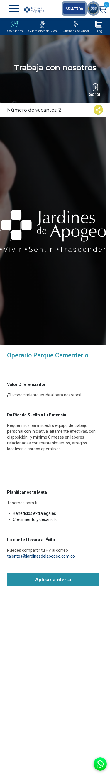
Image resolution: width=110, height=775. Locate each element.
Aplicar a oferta (53, 579)
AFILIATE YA (74, 8)
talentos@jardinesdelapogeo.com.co (41, 556)
